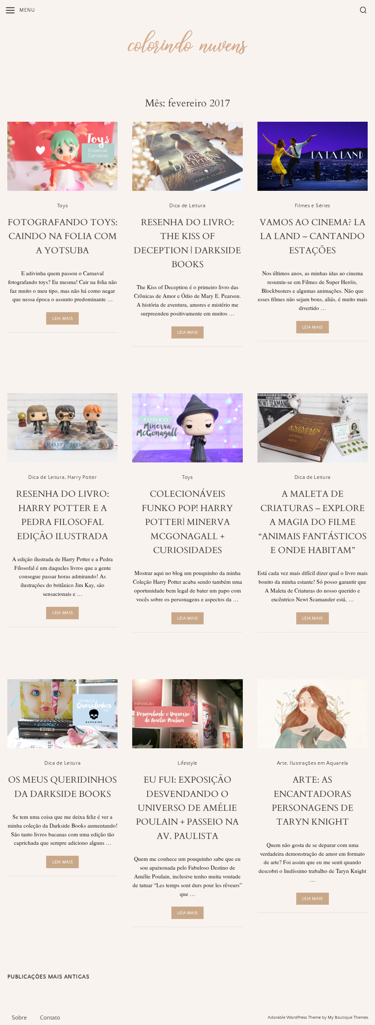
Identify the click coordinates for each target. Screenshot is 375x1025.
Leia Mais (62, 318)
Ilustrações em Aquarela (319, 763)
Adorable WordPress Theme (294, 1017)
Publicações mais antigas (48, 977)
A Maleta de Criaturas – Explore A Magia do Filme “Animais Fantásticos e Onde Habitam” (313, 522)
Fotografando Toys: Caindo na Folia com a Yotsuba (63, 236)
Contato (50, 1017)
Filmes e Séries (313, 206)
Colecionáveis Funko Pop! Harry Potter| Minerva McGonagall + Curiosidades (187, 522)
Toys (62, 206)
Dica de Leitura (187, 206)
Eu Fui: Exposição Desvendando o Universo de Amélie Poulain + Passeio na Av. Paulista (187, 808)
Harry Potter (82, 477)
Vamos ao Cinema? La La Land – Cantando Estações (312, 236)
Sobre (19, 1017)
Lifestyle (187, 763)
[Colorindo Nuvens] (187, 41)
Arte (282, 763)
